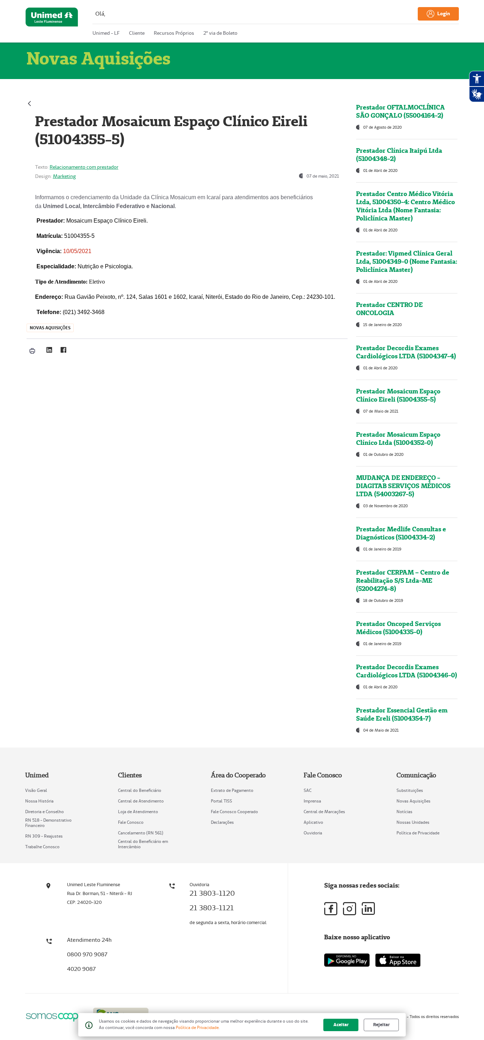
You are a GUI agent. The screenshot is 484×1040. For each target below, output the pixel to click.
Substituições (409, 790)
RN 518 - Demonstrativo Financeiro (48, 822)
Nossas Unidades (412, 822)
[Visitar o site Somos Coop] (55, 1016)
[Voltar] (29, 102)
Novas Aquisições (413, 801)
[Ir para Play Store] (347, 960)
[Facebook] (63, 350)
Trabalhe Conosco (42, 846)
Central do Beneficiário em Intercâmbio (143, 844)
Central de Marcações (324, 811)
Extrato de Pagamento (232, 790)
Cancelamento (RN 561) (140, 832)
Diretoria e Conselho (44, 811)
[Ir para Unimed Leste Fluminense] (51, 22)
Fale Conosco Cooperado (234, 811)
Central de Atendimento (141, 801)
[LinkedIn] (49, 350)
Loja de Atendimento (138, 811)
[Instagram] (349, 908)
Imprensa (312, 801)
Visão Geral (36, 790)
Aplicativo (313, 822)
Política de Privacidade (417, 832)
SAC (307, 790)
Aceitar (341, 1025)
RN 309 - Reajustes (44, 836)
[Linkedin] (368, 908)
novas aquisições (50, 327)
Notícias (404, 811)
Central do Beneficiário (139, 790)
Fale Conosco (130, 822)
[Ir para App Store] (398, 960)
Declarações (222, 822)
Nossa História (39, 801)
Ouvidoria (313, 832)
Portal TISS (221, 801)
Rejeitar (381, 1025)
